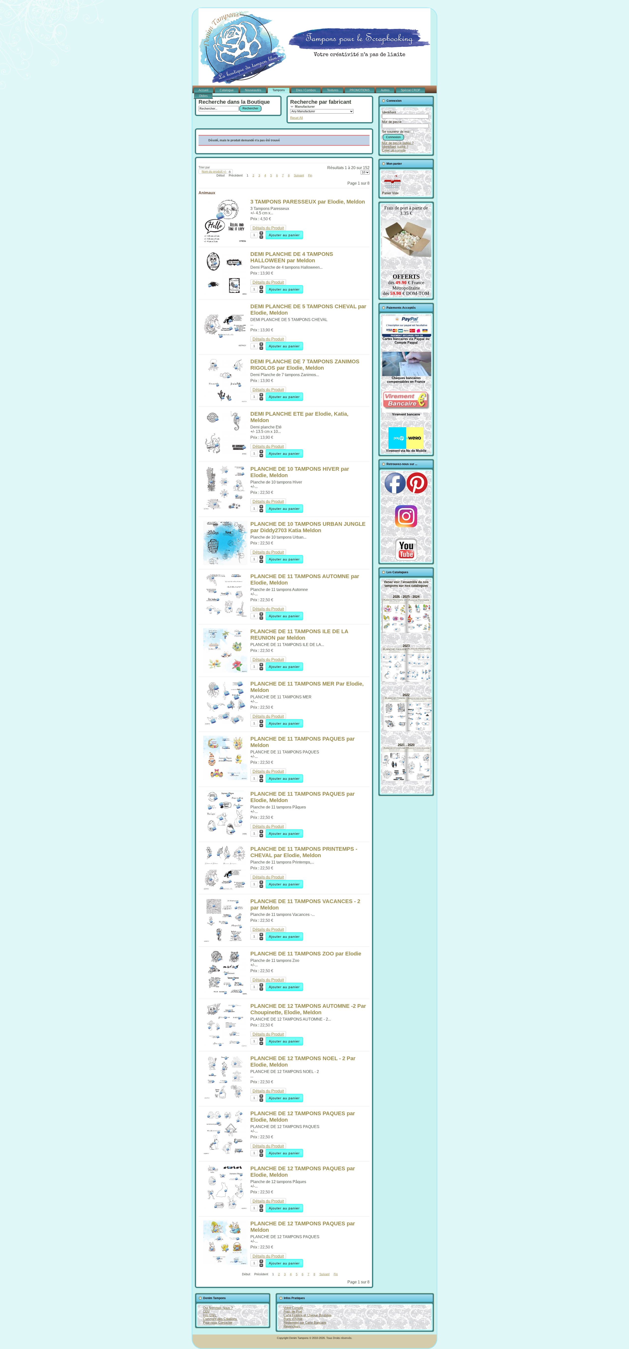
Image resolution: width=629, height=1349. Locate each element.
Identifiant (389, 112)
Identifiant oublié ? (395, 146)
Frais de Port (293, 1311)
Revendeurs (292, 1326)
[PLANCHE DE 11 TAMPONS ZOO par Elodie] (225, 993)
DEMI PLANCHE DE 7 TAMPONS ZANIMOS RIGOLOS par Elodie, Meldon (304, 364)
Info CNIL (209, 1315)
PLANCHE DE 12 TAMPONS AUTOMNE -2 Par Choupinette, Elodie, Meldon (308, 1009)
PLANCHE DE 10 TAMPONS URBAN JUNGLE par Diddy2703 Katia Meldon (308, 527)
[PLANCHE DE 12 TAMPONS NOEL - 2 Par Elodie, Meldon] (225, 1098)
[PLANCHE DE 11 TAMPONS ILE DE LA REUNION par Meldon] (225, 671)
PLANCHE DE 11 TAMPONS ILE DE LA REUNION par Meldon (299, 634)
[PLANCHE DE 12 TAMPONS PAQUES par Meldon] (225, 1263)
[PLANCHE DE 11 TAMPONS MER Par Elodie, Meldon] (225, 723)
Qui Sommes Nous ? (218, 1308)
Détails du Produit (268, 228)
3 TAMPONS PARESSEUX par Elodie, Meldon (307, 202)
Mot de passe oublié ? (398, 143)
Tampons (278, 90)
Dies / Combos (306, 90)
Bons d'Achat (293, 1319)
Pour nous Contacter (217, 1322)
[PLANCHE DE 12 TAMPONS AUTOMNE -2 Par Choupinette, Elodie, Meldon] (225, 1046)
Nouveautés (253, 90)
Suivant (299, 175)
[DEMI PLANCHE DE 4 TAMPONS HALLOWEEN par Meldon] (225, 294)
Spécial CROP (410, 90)
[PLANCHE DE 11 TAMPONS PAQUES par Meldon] (225, 779)
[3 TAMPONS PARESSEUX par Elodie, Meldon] (225, 241)
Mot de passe (391, 122)
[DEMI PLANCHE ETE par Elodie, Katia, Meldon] (225, 454)
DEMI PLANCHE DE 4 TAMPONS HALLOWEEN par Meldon (291, 257)
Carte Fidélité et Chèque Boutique (307, 1315)
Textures (332, 90)
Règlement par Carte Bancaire (305, 1322)
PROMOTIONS (360, 90)
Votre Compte (293, 1308)
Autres (385, 90)
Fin (310, 175)
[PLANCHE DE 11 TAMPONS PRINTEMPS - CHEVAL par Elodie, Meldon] (225, 889)
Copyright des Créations (220, 1319)
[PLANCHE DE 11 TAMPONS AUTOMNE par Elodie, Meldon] (225, 616)
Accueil (203, 90)
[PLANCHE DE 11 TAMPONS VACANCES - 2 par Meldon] (225, 941)
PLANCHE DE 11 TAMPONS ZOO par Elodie (305, 954)
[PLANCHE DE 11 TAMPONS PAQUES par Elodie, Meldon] (225, 834)
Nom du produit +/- (214, 171)
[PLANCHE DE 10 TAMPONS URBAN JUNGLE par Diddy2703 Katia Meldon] (225, 564)
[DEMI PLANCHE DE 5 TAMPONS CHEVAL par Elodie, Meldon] (225, 346)
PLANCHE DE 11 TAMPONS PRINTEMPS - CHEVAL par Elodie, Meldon (303, 852)
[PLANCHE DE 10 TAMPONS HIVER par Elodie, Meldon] (225, 509)
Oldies (203, 96)
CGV (206, 1311)
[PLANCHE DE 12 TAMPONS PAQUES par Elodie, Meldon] (225, 1153)
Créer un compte (394, 150)
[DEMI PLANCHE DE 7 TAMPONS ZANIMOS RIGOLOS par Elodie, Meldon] (225, 401)
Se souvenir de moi (396, 131)
